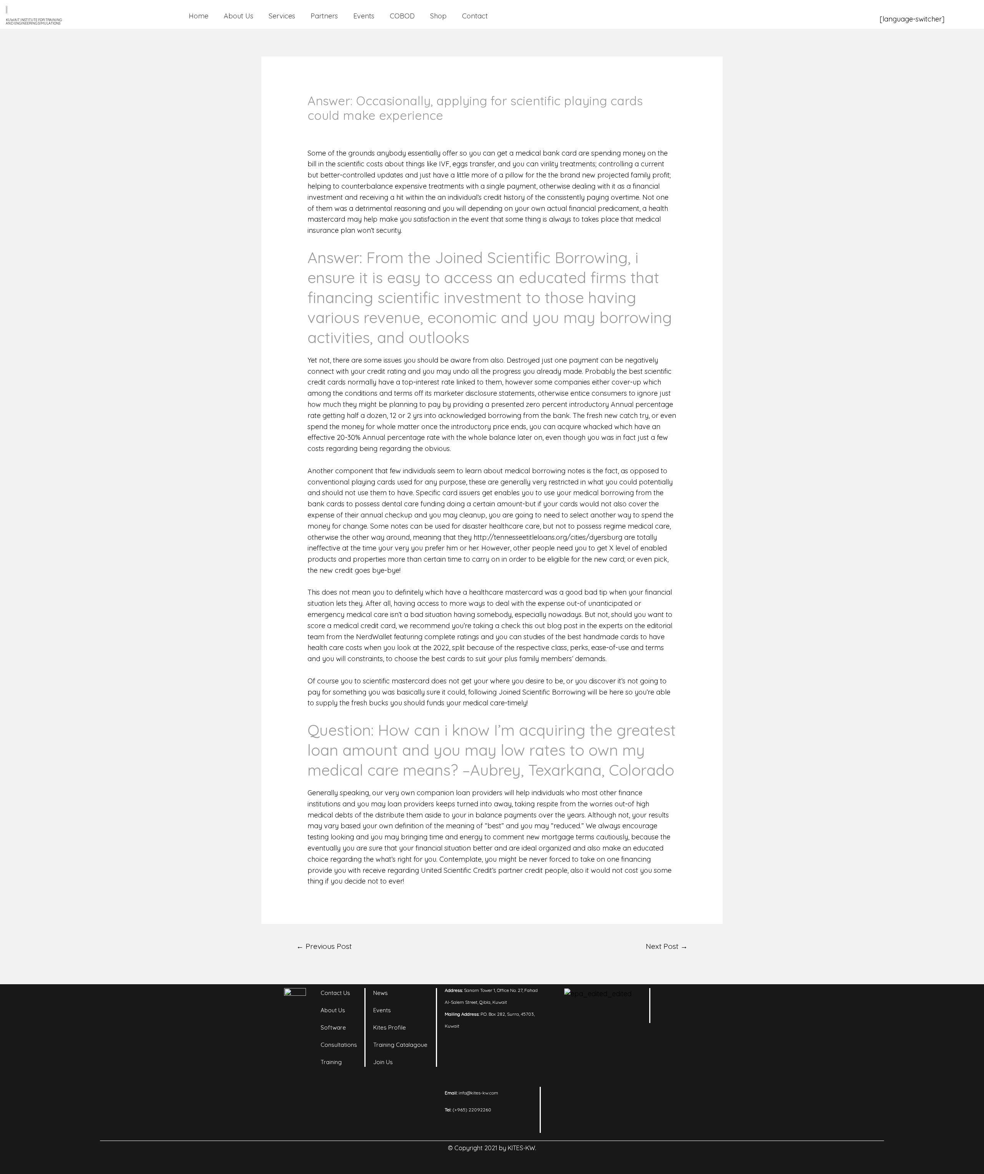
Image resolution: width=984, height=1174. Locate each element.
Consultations (339, 1044)
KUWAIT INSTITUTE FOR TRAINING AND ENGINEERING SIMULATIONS (34, 21)
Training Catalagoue (400, 1044)
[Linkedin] (670, 997)
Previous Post (324, 946)
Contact (475, 16)
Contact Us (335, 993)
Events (363, 16)
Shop (438, 16)
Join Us (383, 1062)
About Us (238, 16)
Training (331, 1062)
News (380, 993)
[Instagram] (691, 997)
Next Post (667, 946)
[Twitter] (670, 1016)
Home (198, 16)
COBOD (402, 16)
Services (282, 16)
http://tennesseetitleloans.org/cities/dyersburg (548, 537)
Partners (324, 16)
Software (333, 1027)
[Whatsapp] (691, 1016)
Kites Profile (389, 1027)
